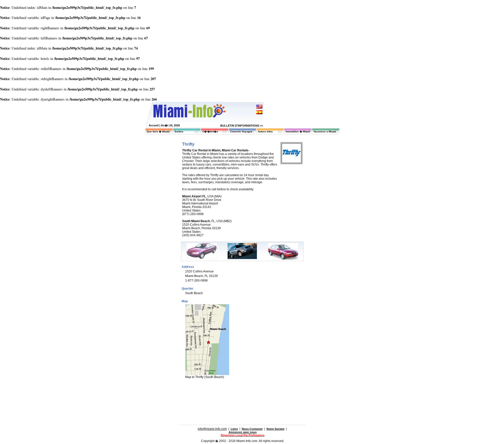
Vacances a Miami (324, 131)
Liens (234, 428)
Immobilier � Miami (298, 131)
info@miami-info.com (212, 429)
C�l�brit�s (210, 131)
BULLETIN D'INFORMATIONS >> (241, 125)
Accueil (154, 125)
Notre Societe (275, 428)
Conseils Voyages (241, 131)
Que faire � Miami (158, 131)
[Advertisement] (238, 394)
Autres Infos (265, 131)
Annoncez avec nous (243, 432)
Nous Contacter (252, 428)
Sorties (179, 131)
